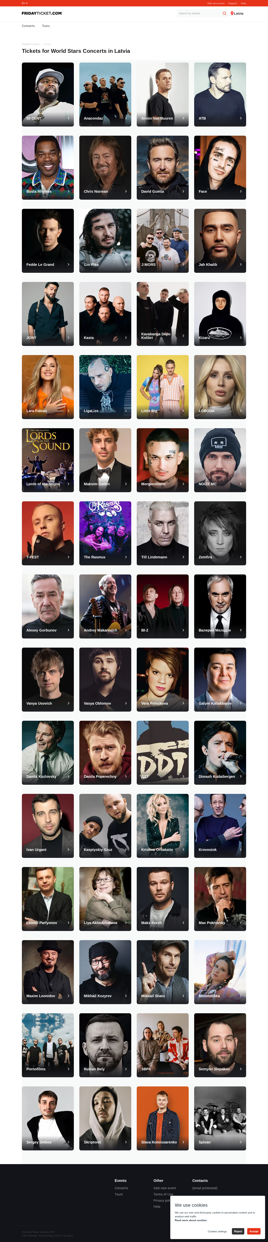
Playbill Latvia (30, 44)
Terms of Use (163, 1194)
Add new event (215, 3)
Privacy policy (163, 1200)
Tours (46, 26)
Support (232, 3)
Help (243, 3)
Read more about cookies (191, 1220)
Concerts (28, 26)
